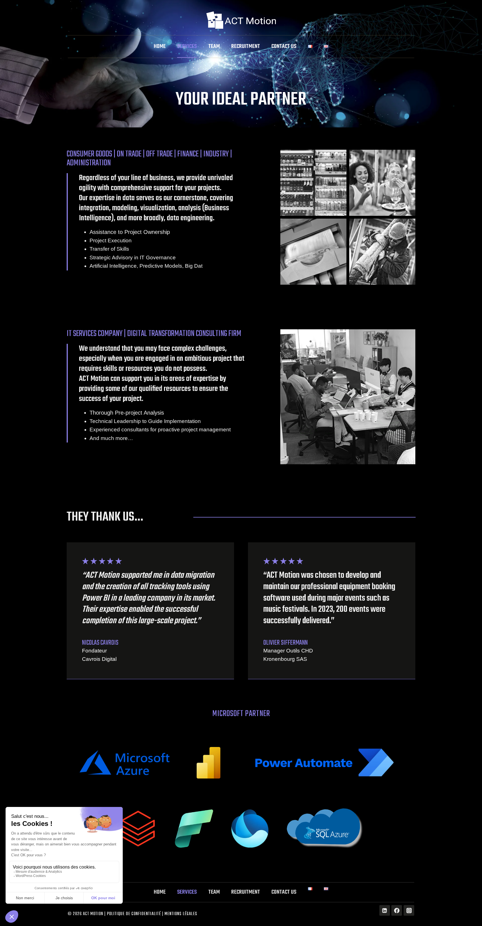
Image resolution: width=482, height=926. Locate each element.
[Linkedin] (384, 910)
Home (160, 46)
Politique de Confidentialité (134, 914)
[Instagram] (409, 910)
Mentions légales (181, 914)
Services (187, 46)
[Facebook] (396, 910)
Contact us (283, 46)
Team (214, 46)
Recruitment (245, 46)
